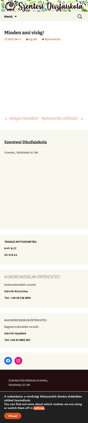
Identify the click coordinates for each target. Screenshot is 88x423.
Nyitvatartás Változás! (62, 118)
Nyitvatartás (52, 39)
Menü (8, 16)
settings (39, 408)
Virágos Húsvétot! (21, 118)
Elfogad (12, 416)
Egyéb (33, 39)
